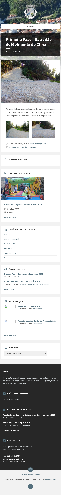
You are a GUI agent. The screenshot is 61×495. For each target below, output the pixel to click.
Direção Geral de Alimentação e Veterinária (33, 284)
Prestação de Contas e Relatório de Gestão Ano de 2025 (29, 415)
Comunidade (9, 243)
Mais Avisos (9, 290)
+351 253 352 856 (13, 456)
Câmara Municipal (11, 239)
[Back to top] (30, 486)
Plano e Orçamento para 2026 (16, 422)
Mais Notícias (10, 336)
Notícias (16, 51)
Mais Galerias (10, 218)
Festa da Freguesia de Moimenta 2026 (23, 204)
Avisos (7, 234)
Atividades (22, 277)
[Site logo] (31, 18)
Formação (8, 248)
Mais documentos (11, 431)
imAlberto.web (50, 479)
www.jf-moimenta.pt (16, 461)
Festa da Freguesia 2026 (29, 306)
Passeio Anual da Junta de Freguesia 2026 (37, 321)
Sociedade (8, 258)
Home (8, 51)
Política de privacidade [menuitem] (30, 474)
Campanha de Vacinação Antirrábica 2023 (23, 281)
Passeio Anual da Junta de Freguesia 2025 (23, 274)
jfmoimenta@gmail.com (18, 459)
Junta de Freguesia (38, 143)
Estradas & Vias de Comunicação (22, 147)
